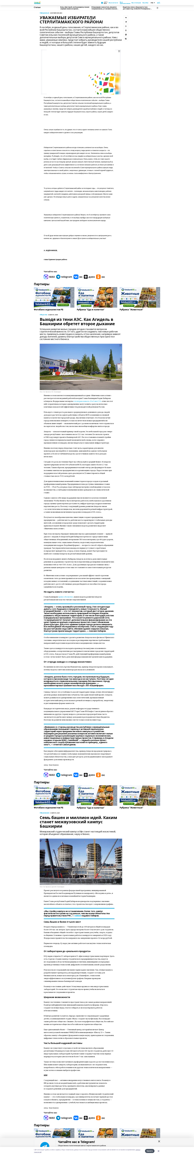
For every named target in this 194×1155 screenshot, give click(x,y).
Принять (150, 1151)
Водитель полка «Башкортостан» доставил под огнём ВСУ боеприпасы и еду (137, 8)
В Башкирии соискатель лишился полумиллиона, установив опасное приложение (104, 8)
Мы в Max (145, 2)
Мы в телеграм (136, 2)
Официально (44, 13)
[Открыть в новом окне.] (49, 276)
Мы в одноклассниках (125, 3)
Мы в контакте (113, 2)
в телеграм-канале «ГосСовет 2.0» (87, 401)
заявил (77, 915)
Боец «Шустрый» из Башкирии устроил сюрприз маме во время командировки (74, 8)
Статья (37, 7)
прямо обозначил (65, 597)
